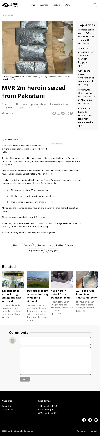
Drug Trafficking (35, 250)
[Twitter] (90, 420)
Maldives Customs (64, 245)
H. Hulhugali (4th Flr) (47, 406)
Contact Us (7, 406)
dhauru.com (7, 409)
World (67, 5)
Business (44, 5)
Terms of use (81, 431)
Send (25, 379)
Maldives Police (44, 245)
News (32, 5)
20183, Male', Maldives (48, 413)
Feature (56, 5)
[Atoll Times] (15, 5)
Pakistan (28, 245)
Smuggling (53, 250)
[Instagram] (96, 420)
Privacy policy (93, 431)
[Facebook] (84, 420)
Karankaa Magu (45, 409)
